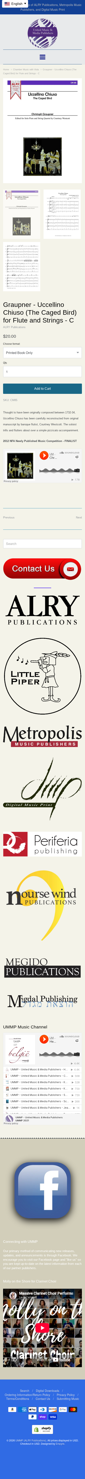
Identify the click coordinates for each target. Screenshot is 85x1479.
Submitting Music (68, 1399)
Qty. (5, 363)
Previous (8, 517)
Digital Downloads (47, 1391)
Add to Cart (42, 388)
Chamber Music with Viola (26, 69)
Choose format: (11, 344)
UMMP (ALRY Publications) (30, 1440)
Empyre (60, 1443)
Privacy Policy (66, 1395)
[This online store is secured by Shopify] (42, 1432)
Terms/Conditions (17, 1399)
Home (6, 69)
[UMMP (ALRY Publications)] (43, 46)
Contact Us (43, 1399)
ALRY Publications (14, 327)
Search (24, 1391)
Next (79, 517)
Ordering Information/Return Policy (27, 1395)
